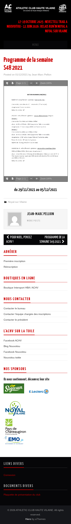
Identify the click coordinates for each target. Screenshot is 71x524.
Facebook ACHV (13, 340)
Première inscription (14, 261)
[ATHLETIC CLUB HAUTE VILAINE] (36, 8)
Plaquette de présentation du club (22, 494)
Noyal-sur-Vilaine (17, 201)
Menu (35, 45)
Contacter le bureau (14, 308)
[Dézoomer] (31, 83)
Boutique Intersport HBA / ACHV (21, 287)
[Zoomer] (36, 83)
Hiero (28, 519)
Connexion (9, 475)
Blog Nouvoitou (12, 346)
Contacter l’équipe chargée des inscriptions (27, 314)
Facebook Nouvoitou (15, 351)
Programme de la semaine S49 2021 (52, 239)
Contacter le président (16, 319)
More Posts (33, 221)
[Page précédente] (7, 83)
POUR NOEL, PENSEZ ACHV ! (19, 239)
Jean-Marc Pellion (41, 74)
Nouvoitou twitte (12, 357)
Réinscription (11, 266)
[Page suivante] (12, 83)
